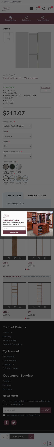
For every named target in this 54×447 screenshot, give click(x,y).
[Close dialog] (51, 212)
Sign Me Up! (14, 232)
